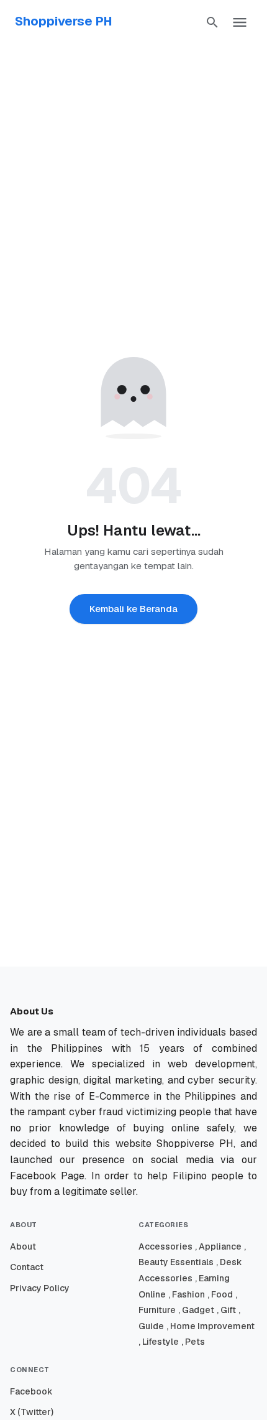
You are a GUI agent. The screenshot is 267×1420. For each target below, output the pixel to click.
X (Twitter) (31, 1412)
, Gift (226, 1310)
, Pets (193, 1341)
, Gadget (196, 1310)
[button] (212, 22)
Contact (26, 1267)
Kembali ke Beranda (133, 609)
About (23, 1246)
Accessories (165, 1246)
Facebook (31, 1391)
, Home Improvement (210, 1326)
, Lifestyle (158, 1341)
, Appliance (218, 1246)
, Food (220, 1294)
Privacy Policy (40, 1288)
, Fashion (186, 1294)
